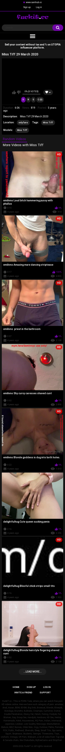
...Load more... (32, 671)
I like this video (14, 92)
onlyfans (23, 122)
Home (16, 687)
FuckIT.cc (28, 746)
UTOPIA (55, 44)
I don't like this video (19, 92)
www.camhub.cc (34, 2)
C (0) (40, 99)
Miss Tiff (48, 122)
